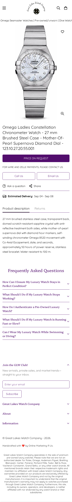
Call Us (19, 176)
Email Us (53, 176)
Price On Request (36, 158)
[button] (65, 8)
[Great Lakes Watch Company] (36, 8)
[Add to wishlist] (62, 32)
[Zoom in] (62, 113)
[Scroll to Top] (66, 484)
